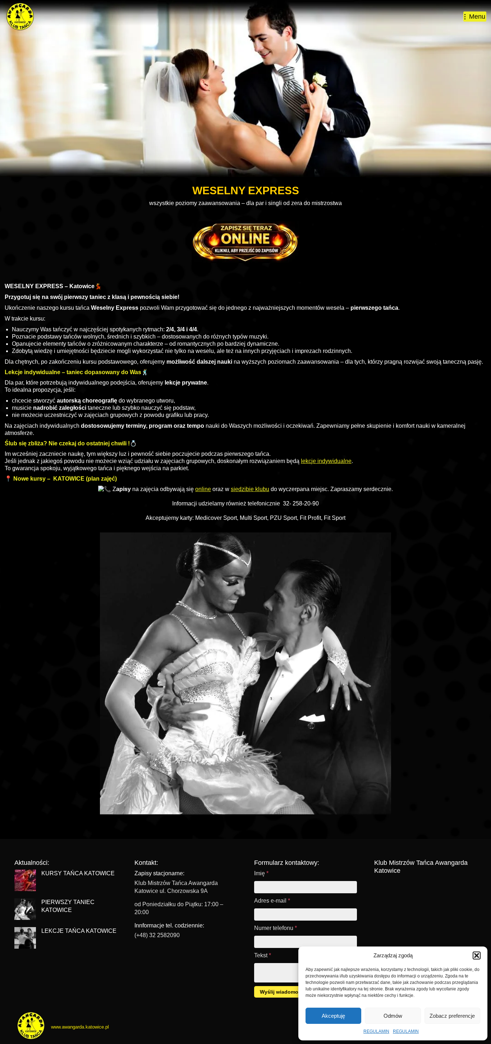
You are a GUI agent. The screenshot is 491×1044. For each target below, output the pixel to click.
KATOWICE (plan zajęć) (84, 479)
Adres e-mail (272, 901)
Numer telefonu (275, 928)
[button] (476, 955)
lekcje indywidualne (326, 461)
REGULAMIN (376, 1031)
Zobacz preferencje (452, 1016)
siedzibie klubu (250, 489)
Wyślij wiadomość (282, 992)
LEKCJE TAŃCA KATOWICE (78, 931)
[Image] (245, 242)
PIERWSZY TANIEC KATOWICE (68, 906)
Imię (261, 873)
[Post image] (25, 880)
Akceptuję (333, 1016)
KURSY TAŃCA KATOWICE (78, 873)
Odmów (393, 1016)
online (203, 489)
